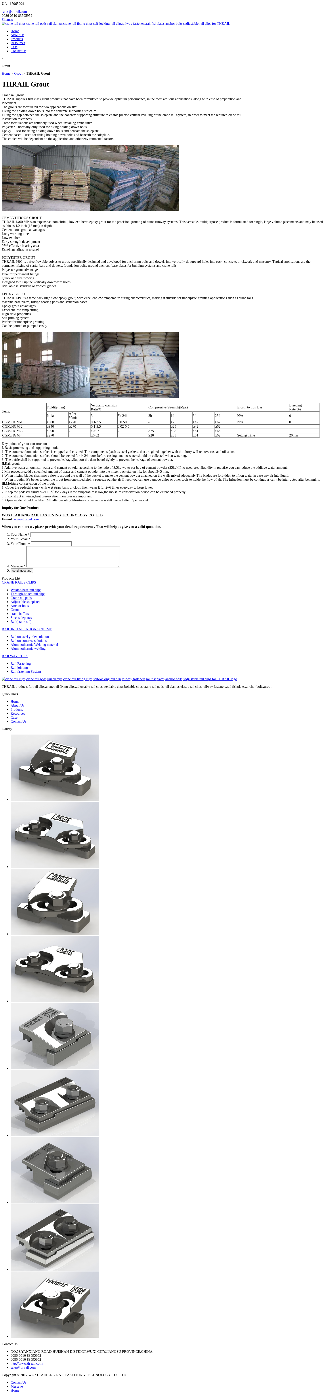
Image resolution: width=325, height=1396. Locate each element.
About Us (17, 35)
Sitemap (7, 19)
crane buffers (20, 614)
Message (18, 566)
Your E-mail (20, 539)
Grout (18, 73)
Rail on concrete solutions (29, 640)
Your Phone (20, 544)
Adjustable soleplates (25, 602)
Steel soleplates (21, 618)
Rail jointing (19, 667)
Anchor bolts (20, 606)
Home (15, 31)
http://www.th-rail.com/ (27, 1363)
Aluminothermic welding (28, 648)
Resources (18, 43)
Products (17, 39)
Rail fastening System (26, 671)
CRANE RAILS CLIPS (19, 582)
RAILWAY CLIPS (15, 656)
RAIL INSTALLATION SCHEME (27, 629)
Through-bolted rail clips (28, 594)
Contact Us (18, 51)
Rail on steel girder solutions (30, 636)
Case (14, 47)
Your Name (20, 534)
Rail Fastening (21, 663)
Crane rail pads (21, 598)
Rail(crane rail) (21, 621)
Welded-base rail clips (26, 590)
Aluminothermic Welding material (34, 644)
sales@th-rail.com (14, 11)
